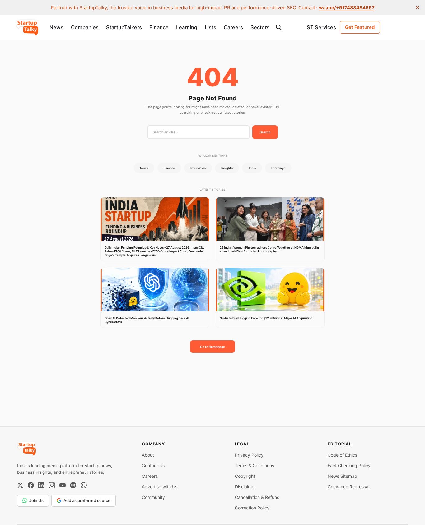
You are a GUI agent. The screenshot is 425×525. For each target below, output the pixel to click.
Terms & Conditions (254, 465)
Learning (186, 27)
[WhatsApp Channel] (84, 485)
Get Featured (360, 27)
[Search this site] (279, 27)
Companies (85, 27)
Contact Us (153, 465)
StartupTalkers (124, 27)
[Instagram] (52, 485)
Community (153, 497)
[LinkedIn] (41, 485)
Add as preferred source (86, 500)
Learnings (278, 168)
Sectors (259, 27)
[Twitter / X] (20, 485)
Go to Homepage (212, 346)
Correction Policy (252, 507)
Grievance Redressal (348, 486)
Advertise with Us (159, 486)
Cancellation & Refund (257, 497)
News (56, 27)
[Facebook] (31, 485)
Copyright (245, 476)
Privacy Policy (249, 455)
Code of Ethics (342, 455)
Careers (233, 27)
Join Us (36, 500)
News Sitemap (342, 476)
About (148, 455)
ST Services (321, 27)
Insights (227, 168)
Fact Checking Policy (349, 465)
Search (265, 132)
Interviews (198, 168)
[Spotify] (73, 485)
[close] (418, 7)
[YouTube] (62, 485)
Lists (210, 27)
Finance (159, 27)
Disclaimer (245, 486)
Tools (252, 168)
